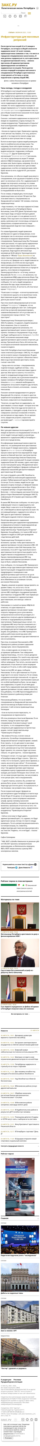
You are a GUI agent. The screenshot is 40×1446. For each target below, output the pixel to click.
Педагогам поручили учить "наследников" (19, 1255)
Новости (4, 1031)
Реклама (17, 1380)
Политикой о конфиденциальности (14, 1435)
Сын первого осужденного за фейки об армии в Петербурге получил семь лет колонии (20, 1008)
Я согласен (8, 1438)
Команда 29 (6, 154)
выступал (11, 382)
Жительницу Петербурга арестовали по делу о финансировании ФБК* (20, 935)
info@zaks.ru (19, 1412)
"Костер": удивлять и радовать (13, 1368)
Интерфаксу (13, 305)
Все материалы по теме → (20, 1014)
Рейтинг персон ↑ (20, 1154)
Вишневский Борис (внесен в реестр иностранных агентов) (27, 888)
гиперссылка (12, 1393)
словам (19, 275)
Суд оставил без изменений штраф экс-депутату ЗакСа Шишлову (17, 971)
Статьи (11, 32)
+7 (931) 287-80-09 (7, 1412)
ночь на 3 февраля (15, 450)
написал (18, 420)
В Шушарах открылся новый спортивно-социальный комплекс (18, 1140)
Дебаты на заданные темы (12, 1293)
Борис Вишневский (25, 255)
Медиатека (5, 1336)
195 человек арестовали (10, 110)
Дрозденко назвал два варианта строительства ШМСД (16, 1036)
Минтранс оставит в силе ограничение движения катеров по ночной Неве (19, 1058)
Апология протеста (19, 156)
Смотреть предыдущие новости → (20, 1146)
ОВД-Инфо (11, 289)
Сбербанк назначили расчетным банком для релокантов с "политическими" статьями (16, 1095)
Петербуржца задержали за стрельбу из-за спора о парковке (18, 1065)
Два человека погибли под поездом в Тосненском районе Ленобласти (18, 1072)
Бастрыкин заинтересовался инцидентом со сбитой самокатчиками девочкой (19, 1044)
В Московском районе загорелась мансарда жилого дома (16, 1104)
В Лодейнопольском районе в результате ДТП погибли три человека (19, 1111)
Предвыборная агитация (11, 1382)
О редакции (6, 1380)
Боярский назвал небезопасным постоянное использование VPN (19, 1051)
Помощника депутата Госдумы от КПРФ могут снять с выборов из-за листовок (19, 1118)
